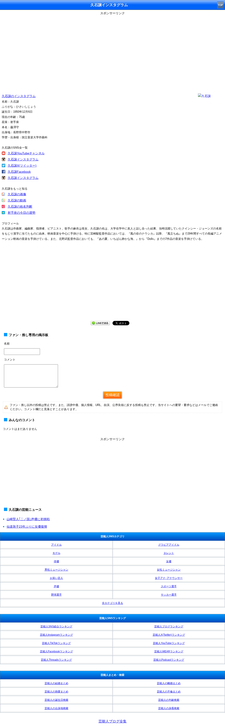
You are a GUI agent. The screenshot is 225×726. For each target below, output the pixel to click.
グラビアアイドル (168, 544)
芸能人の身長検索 (168, 708)
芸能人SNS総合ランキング (56, 626)
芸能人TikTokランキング (56, 643)
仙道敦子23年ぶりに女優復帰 (27, 526)
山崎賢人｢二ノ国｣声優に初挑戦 (28, 519)
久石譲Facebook (19, 171)
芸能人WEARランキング (168, 651)
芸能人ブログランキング (168, 626)
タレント (168, 553)
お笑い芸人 (56, 578)
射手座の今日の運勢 (21, 212)
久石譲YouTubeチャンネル (26, 153)
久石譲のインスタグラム (19, 96)
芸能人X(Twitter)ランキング (169, 634)
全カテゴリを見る (112, 603)
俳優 (56, 561)
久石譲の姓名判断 (20, 206)
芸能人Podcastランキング (168, 659)
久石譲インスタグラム (23, 159)
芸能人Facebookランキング (56, 651)
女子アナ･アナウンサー (169, 578)
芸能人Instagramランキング (56, 634)
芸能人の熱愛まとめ (56, 691)
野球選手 (56, 594)
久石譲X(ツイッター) (22, 165)
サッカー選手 (169, 594)
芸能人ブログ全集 (112, 721)
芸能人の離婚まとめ (169, 683)
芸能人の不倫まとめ (169, 691)
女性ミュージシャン (169, 569)
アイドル (56, 544)
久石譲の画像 (17, 194)
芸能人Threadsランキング (56, 659)
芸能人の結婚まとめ (56, 683)
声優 (56, 586)
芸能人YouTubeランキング (169, 643)
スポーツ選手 (169, 586)
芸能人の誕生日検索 (56, 699)
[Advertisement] (112, 285)
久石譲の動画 (17, 200)
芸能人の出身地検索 (56, 708)
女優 (168, 561)
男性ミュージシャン (56, 569)
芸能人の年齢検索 (168, 699)
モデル (56, 553)
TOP (220, 5)
